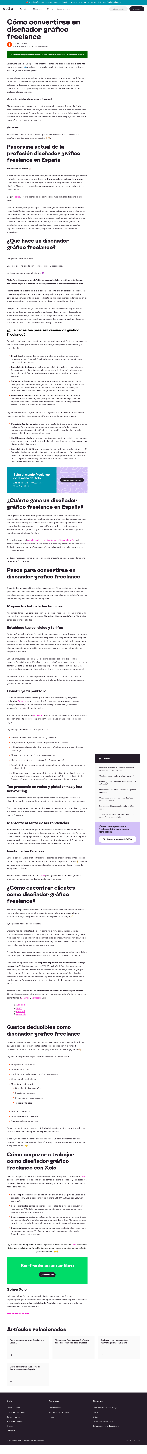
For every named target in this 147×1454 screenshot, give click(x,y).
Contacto (11, 1431)
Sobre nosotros (63, 9)
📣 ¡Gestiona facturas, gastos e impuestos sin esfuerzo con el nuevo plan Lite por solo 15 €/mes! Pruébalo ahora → (73, 2)
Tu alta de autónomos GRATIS (117, 839)
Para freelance (55, 1408)
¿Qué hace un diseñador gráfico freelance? (116, 776)
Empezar (137, 9)
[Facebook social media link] (135, 1441)
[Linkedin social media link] (139, 1441)
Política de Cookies (15, 1421)
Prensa (96, 1412)
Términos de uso (13, 1417)
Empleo (10, 1426)
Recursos (37, 9)
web (74, 1244)
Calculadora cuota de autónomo (106, 1426)
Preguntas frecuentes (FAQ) (105, 1408)
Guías (95, 1417)
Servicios (24, 9)
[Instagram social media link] (127, 1441)
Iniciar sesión (118, 9)
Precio (50, 9)
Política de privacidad (15, 1412)
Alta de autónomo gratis (59, 1412)
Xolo (8, 9)
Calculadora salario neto (103, 1421)
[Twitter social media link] (131, 1441)
